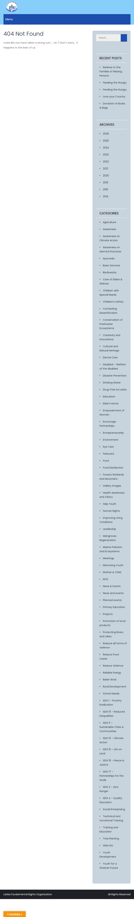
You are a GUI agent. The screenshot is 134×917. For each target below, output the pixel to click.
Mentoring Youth (113, 565)
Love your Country (114, 96)
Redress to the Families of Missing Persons (110, 71)
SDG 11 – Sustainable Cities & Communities (111, 727)
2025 (106, 140)
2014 (105, 196)
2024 (106, 147)
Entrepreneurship (113, 433)
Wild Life (108, 845)
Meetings (108, 558)
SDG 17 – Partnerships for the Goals (111, 776)
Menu (9, 19)
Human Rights (111, 511)
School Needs (111, 693)
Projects (108, 614)
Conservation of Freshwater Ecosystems (111, 324)
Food (106, 460)
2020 (106, 175)
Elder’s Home (110, 403)
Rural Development (114, 686)
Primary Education (114, 607)
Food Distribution (113, 467)
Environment (110, 440)
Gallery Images (112, 486)
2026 (106, 133)
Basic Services (111, 265)
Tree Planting (111, 838)
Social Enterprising (114, 809)
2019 (105, 182)
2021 (105, 168)
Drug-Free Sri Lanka (114, 389)
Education (109, 396)
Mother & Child (112, 572)
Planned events (112, 600)
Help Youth (109, 504)
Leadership (109, 529)
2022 (106, 161)
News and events (113, 593)
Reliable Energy (112, 672)
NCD (105, 579)
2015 (105, 189)
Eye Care (108, 446)
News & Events (112, 586)
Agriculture (109, 222)
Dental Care (110, 357)
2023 (106, 154)
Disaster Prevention (114, 375)
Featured (108, 453)
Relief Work (109, 679)
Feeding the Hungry (115, 82)
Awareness (109, 229)
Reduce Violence (113, 665)
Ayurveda (108, 258)
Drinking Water (112, 382)
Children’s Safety (113, 301)
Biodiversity (110, 272)
